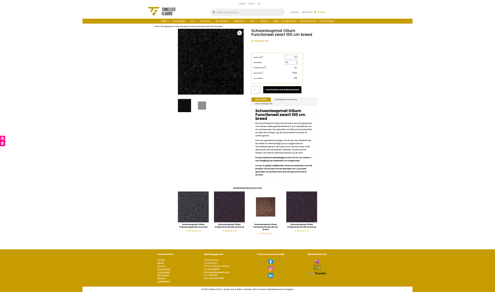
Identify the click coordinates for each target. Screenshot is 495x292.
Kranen (263, 21)
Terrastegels (178, 21)
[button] (239, 33)
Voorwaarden (163, 269)
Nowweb (247, 289)
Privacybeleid (163, 272)
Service (251, 4)
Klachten (161, 278)
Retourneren (163, 275)
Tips (259, 4)
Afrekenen (294, 12)
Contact (242, 4)
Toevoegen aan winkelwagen (282, 89)
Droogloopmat (289, 21)
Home (156, 26)
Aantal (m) (258, 57)
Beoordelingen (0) (264, 103)
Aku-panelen (221, 21)
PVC (193, 21)
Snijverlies (257, 62)
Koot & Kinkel (236, 289)
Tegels (163, 21)
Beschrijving (261, 99)
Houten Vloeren (327, 21)
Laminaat (205, 21)
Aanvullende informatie (286, 99)
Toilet (252, 21)
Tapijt (276, 21)
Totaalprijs (258, 78)
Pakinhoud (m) (259, 68)
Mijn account (307, 12)
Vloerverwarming (307, 21)
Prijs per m (258, 73)
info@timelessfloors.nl (219, 272)
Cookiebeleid (163, 281)
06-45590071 (214, 269)
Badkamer (239, 21)
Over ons (161, 266)
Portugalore (288, 289)
